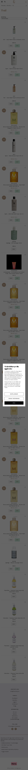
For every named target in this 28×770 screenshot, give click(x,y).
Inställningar (14, 394)
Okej (14, 403)
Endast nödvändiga (14, 398)
